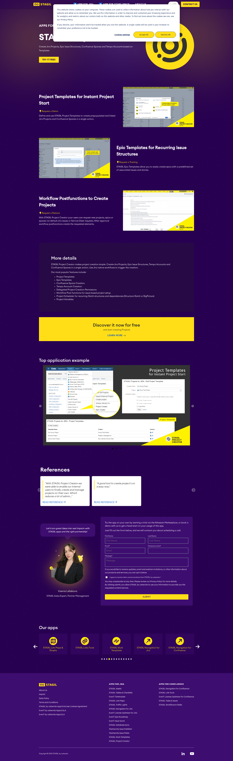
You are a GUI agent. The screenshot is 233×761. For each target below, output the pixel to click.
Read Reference (52, 502)
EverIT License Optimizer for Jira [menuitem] (123, 713)
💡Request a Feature (49, 213)
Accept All (143, 34)
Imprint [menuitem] (42, 694)
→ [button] (192, 406)
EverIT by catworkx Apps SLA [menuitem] (52, 715)
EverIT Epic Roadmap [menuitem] (118, 717)
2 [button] (116, 448)
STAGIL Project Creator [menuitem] (119, 741)
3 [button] (120, 448)
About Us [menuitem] (43, 690)
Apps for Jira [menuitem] (116, 684)
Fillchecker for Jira (180, 648)
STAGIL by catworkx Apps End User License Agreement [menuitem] (63, 706)
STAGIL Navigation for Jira (116, 649)
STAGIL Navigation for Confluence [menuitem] (174, 689)
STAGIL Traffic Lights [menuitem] (118, 705)
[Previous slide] (39, 490)
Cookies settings (122, 34)
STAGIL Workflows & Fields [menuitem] (170, 705)
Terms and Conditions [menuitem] (48, 702)
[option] (116, 405)
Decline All (165, 34)
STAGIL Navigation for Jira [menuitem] (120, 709)
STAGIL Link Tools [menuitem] (166, 693)
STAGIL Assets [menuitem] (115, 689)
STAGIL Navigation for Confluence (148, 649)
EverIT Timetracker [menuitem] (117, 697)
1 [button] (112, 448)
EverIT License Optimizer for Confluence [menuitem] (176, 697)
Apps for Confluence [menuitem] (171, 684)
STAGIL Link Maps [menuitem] (117, 701)
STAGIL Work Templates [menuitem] (119, 737)
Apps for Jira (51, 25)
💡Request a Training (127, 162)
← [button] (40, 406)
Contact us (190, 4)
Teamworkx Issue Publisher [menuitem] (120, 729)
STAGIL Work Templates (84, 649)
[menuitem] (63, 685)
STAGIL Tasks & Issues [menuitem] (168, 701)
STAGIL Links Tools (53, 648)
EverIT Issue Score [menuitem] (117, 721)
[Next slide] (193, 490)
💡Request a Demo (48, 111)
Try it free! (49, 60)
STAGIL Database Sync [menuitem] (119, 725)
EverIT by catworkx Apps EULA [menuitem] (52, 711)
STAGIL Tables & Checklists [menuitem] (120, 693)
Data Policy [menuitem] (44, 698)
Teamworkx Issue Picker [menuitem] (119, 733)
